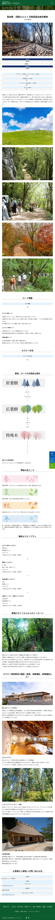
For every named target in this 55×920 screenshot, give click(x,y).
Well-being (20, 906)
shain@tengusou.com (7, 885)
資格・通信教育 (37, 906)
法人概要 (49, 906)
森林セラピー (6, 906)
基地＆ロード (28, 906)
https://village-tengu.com (8, 894)
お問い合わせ (23, 911)
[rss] (28, 917)
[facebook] (26, 918)
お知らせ (14, 906)
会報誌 (44, 906)
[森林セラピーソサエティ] (11, 3)
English (17, 911)
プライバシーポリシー (34, 911)
